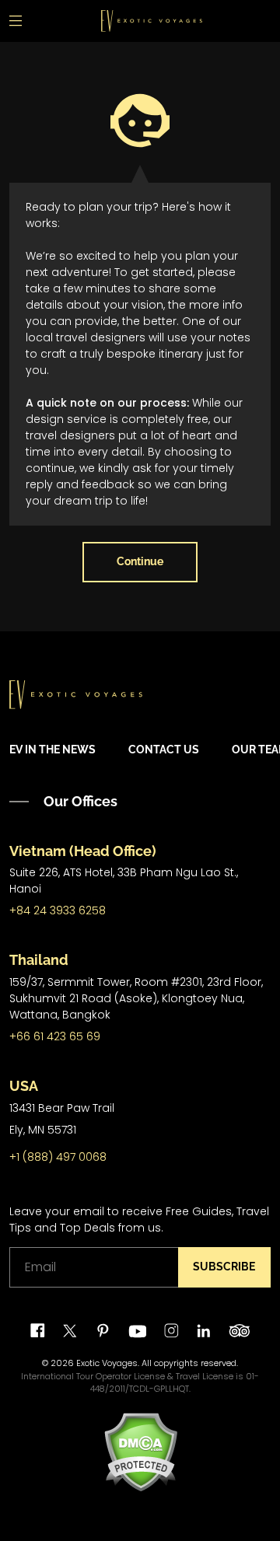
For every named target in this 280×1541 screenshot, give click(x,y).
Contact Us (163, 749)
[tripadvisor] (239, 1330)
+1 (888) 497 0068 (58, 1157)
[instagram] (171, 1330)
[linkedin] (203, 1330)
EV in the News (52, 749)
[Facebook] (37, 1330)
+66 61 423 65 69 (54, 1036)
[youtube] (137, 1330)
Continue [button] (140, 561)
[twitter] (70, 1330)
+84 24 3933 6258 (57, 910)
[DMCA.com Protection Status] (140, 1451)
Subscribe (224, 1266)
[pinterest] (103, 1330)
